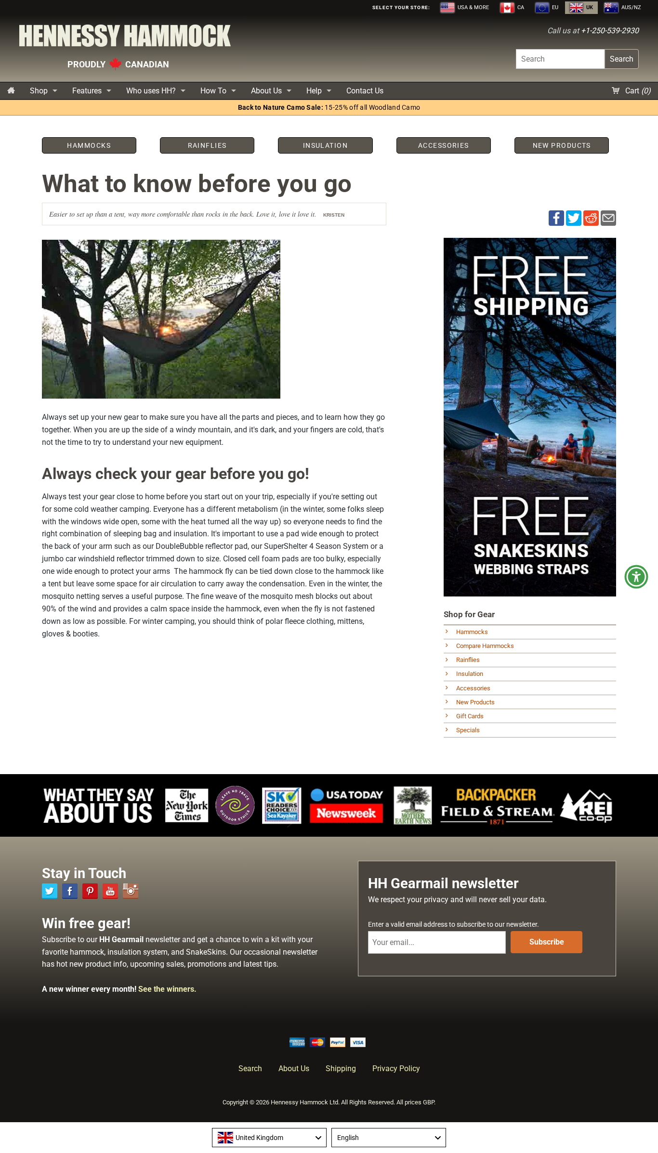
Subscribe (546, 941)
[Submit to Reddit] (591, 217)
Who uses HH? (151, 90)
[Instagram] (130, 891)
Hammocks (472, 631)
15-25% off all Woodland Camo (329, 108)
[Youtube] (110, 891)
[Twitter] (49, 891)
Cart (637, 90)
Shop (39, 90)
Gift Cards (470, 716)
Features (87, 90)
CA (520, 7)
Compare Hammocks (485, 645)
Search (621, 59)
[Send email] (608, 217)
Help (314, 90)
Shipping (341, 1068)
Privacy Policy (396, 1068)
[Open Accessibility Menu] (636, 577)
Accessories (473, 688)
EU (554, 7)
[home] (11, 90)
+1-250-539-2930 (610, 30)
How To (213, 90)
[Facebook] (70, 891)
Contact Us (364, 90)
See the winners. (167, 989)
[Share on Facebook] (556, 217)
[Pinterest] (90, 891)
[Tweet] (573, 217)
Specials (468, 730)
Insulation (469, 673)
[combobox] (269, 1137)
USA (472, 7)
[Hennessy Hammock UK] (125, 38)
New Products (475, 702)
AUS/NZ (630, 7)
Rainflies (468, 659)
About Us (266, 90)
